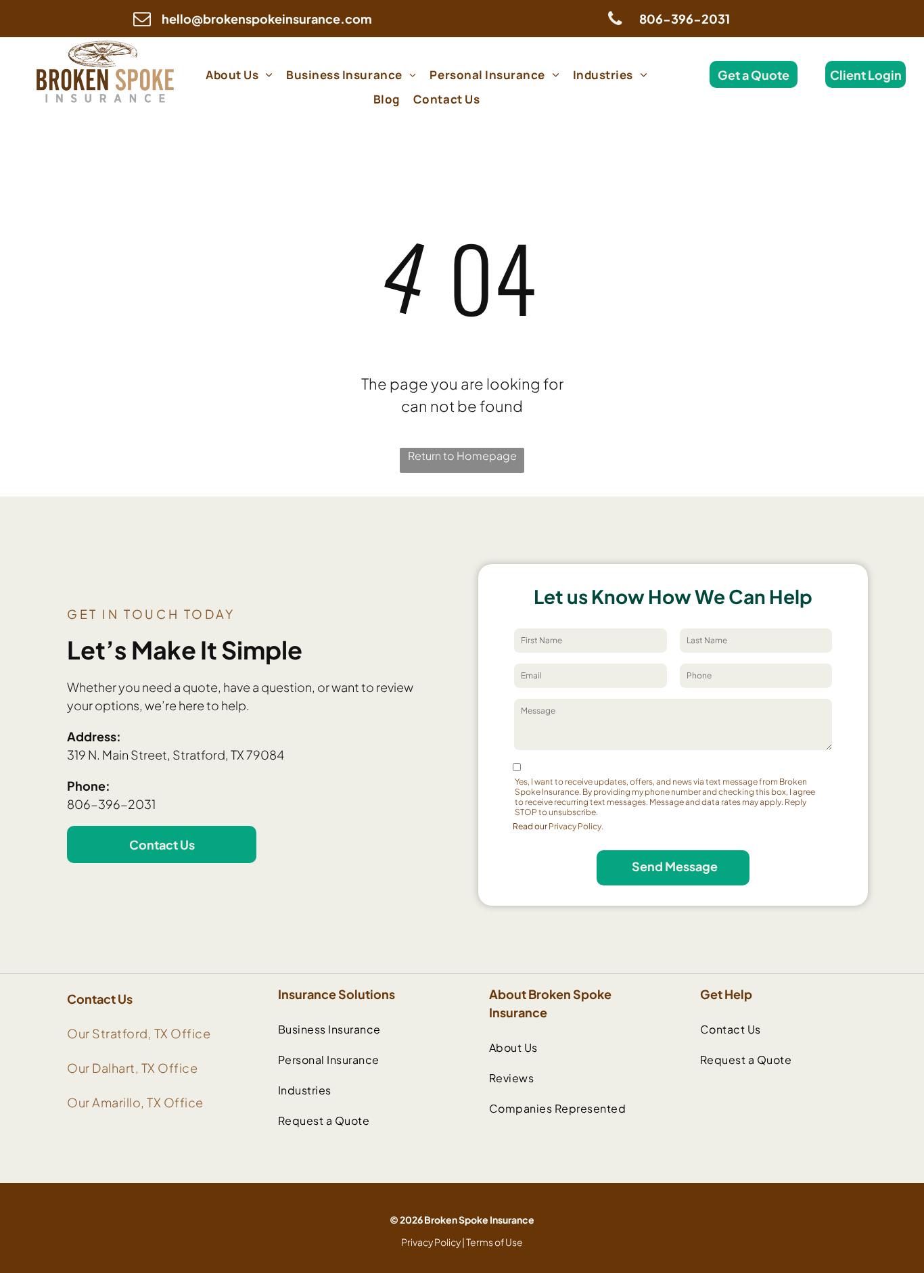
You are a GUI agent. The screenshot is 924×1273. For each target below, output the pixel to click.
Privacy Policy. (576, 826)
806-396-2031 (111, 804)
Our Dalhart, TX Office (132, 1067)
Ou (76, 1033)
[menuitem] (239, 74)
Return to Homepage (462, 455)
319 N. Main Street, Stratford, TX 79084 (175, 754)
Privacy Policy (431, 1242)
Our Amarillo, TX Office (135, 1102)
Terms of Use (494, 1242)
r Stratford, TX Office (147, 1033)
